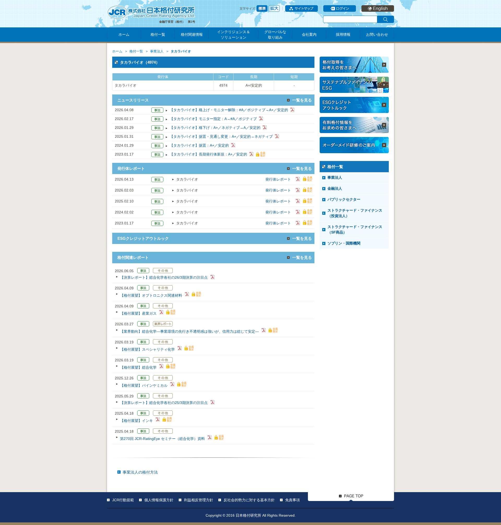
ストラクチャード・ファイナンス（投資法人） (354, 213)
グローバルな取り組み (275, 34)
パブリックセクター (343, 199)
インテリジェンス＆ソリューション (233, 34)
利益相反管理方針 (198, 500)
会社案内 (309, 34)
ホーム (123, 34)
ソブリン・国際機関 (343, 243)
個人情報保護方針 (159, 500)
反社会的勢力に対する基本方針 (249, 500)
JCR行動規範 (123, 500)
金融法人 (334, 188)
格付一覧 (158, 34)
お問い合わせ (377, 34)
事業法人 (157, 51)
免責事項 (292, 500)
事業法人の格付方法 (140, 472)
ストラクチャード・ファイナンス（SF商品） (354, 229)
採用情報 (343, 34)
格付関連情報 (192, 34)
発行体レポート (278, 179)
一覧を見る (302, 100)
